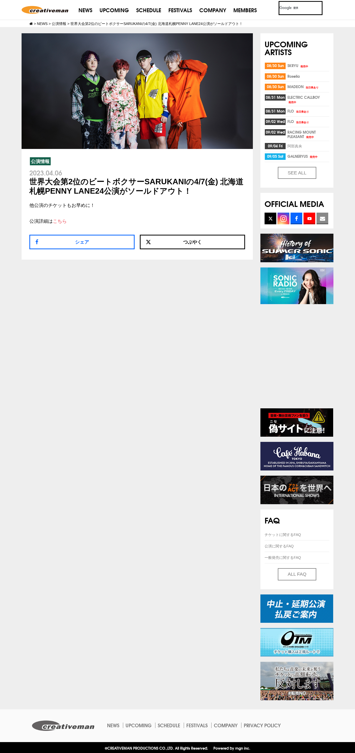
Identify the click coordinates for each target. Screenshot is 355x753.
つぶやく (192, 242)
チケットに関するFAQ (283, 535)
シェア (82, 242)
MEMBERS (245, 10)
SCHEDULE (148, 10)
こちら (60, 221)
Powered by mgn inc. (231, 748)
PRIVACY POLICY (262, 725)
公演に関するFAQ (279, 546)
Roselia (293, 76)
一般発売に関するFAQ (283, 557)
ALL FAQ (297, 574)
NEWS (85, 10)
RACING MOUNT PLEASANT (301, 134)
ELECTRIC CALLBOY (303, 99)
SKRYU (297, 65)
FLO (298, 111)
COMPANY (212, 10)
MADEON (303, 86)
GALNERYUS (302, 156)
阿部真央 (294, 146)
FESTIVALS (180, 10)
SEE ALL (297, 172)
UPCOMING (114, 10)
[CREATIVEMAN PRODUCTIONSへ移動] (31, 24)
